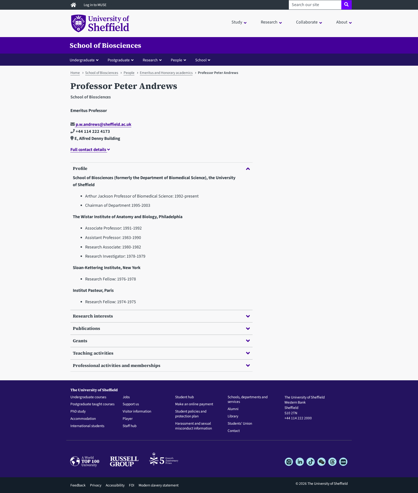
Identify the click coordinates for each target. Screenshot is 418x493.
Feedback (78, 485)
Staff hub (129, 426)
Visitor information (137, 411)
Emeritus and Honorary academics (166, 72)
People (129, 72)
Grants (80, 341)
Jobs (126, 397)
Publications (86, 328)
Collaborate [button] (307, 22)
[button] (85, 60)
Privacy (95, 485)
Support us (131, 404)
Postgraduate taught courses (92, 404)
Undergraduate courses (88, 397)
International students (87, 426)
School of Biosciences (105, 45)
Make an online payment (194, 404)
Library (233, 416)
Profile (80, 168)
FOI (131, 485)
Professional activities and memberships (116, 365)
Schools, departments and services (248, 400)
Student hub (184, 397)
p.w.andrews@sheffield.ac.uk (103, 124)
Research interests (93, 316)
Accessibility (115, 485)
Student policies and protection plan (190, 414)
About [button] (341, 22)
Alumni (233, 409)
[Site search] (346, 4)
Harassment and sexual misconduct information (193, 426)
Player (128, 418)
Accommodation (83, 418)
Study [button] (236, 22)
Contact (234, 431)
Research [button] (269, 22)
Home (75, 72)
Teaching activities (93, 353)
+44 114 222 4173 (92, 131)
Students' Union (240, 423)
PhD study (78, 411)
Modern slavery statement (159, 485)
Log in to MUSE (95, 5)
